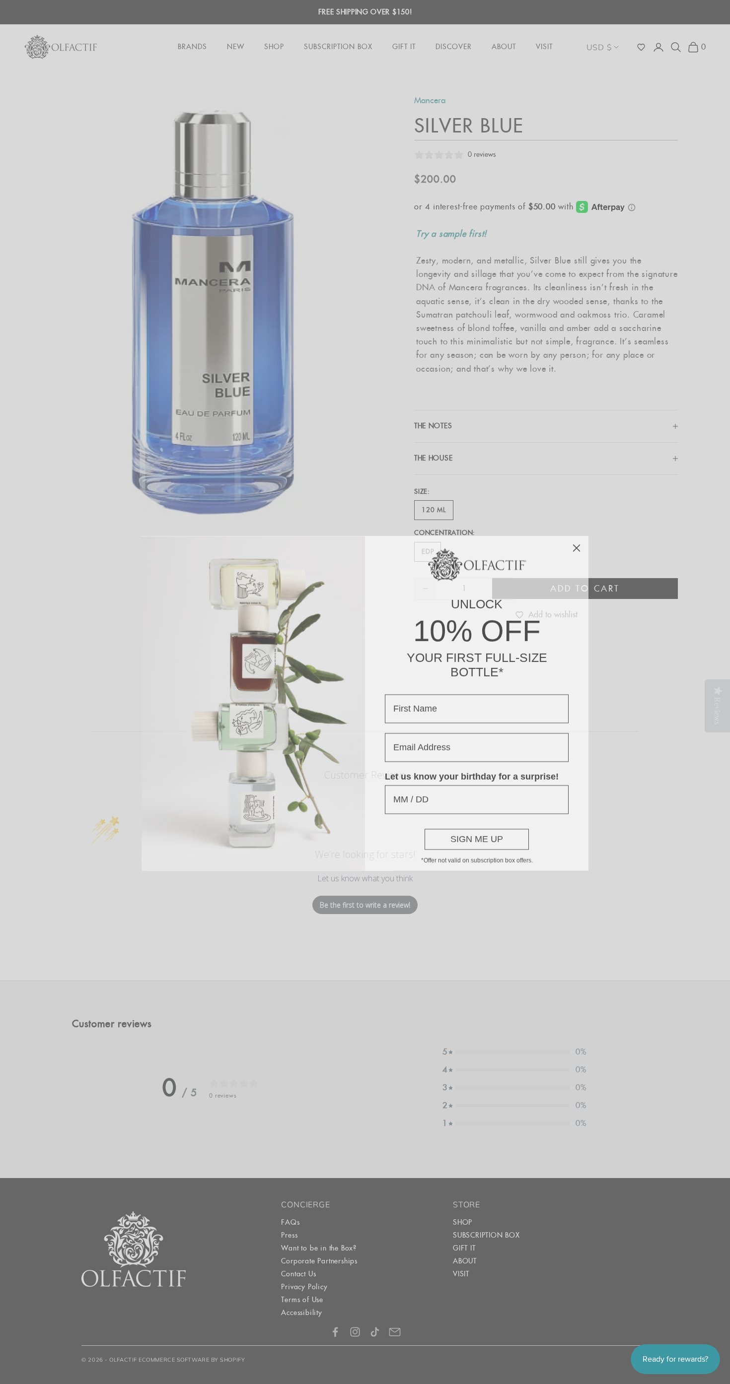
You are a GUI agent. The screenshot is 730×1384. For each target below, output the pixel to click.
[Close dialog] (576, 536)
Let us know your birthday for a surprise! (472, 765)
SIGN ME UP (476, 828)
